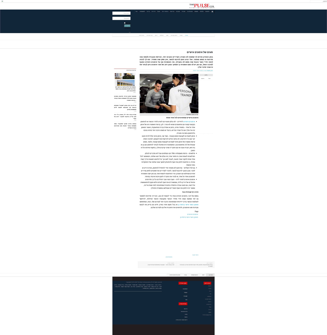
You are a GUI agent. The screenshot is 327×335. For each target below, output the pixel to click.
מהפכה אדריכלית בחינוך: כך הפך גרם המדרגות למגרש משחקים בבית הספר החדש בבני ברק (125, 88)
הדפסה (202, 78)
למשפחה (142, 11)
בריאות (172, 11)
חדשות (207, 11)
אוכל (158, 11)
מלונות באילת (128, 285)
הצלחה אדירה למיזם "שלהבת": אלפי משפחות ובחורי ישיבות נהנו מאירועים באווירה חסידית (125, 126)
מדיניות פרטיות (184, 311)
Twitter (185, 292)
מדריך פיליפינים (139, 286)
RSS (186, 299)
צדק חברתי (208, 304)
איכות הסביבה (208, 299)
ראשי (203, 275)
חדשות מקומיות (194, 275)
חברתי (183, 11)
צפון (167, 35)
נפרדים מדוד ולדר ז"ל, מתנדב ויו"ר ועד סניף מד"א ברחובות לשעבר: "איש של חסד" (125, 116)
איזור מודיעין (150, 35)
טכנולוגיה (190, 11)
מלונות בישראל (142, 285)
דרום (156, 35)
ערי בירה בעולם (154, 286)
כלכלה (202, 11)
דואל (209, 78)
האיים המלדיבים (150, 285)
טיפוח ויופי (165, 11)
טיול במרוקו (152, 288)
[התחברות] (129, 32)
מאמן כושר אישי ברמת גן (188, 204)
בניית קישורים (121, 285)
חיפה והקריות (174, 35)
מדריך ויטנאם (147, 286)
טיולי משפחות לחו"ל (207, 315)
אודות (186, 314)
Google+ (185, 296)
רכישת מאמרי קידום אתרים (181, 320)
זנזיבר (156, 285)
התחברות (127, 26)
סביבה (178, 11)
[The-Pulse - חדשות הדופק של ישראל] (202, 5)
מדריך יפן (133, 286)
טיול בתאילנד (146, 288)
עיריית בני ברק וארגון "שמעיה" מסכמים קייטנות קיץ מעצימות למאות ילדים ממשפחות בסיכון (125, 107)
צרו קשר (185, 308)
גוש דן (186, 35)
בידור (148, 11)
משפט (196, 11)
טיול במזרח (117, 286)
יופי (210, 294)
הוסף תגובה (195, 255)
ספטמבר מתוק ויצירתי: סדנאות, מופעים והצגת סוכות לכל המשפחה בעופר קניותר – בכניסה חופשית (125, 98)
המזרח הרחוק (159, 288)
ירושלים (162, 35)
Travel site (134, 285)
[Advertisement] (135, 5)
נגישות (186, 317)
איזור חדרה (141, 35)
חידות (159, 285)
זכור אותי (128, 23)
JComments (169, 257)
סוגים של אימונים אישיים (200, 52)
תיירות (153, 11)
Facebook (185, 289)
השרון (181, 35)
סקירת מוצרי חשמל (125, 286)
